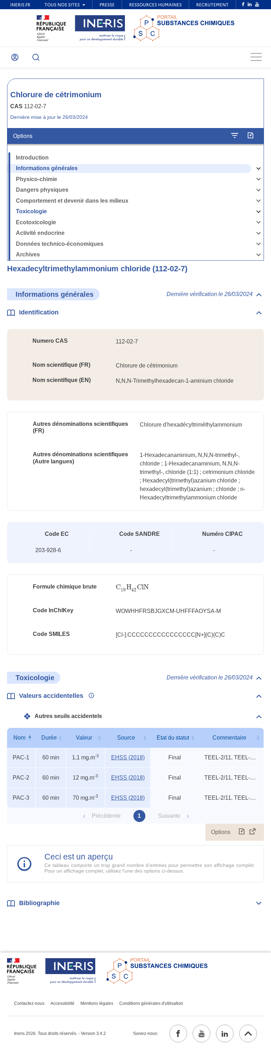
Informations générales (47, 168)
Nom (19, 738)
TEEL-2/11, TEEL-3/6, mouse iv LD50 (230, 757)
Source (126, 738)
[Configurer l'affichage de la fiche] (235, 136)
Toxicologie (31, 211)
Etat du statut (173, 738)
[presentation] (132, 587)
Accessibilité (62, 1003)
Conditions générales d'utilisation (151, 1003)
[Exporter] (250, 136)
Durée (49, 738)
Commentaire (229, 738)
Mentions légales (96, 1003)
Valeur (84, 738)
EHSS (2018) (128, 757)
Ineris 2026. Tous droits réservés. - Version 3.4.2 (60, 1033)
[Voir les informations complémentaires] (89, 696)
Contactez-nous (29, 1003)
